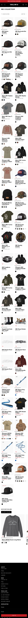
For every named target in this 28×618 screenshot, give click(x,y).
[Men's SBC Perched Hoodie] (7, 300)
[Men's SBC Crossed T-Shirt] (21, 300)
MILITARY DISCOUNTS (6, 573)
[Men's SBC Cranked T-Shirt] (7, 469)
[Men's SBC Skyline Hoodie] (21, 88)
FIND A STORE (4, 588)
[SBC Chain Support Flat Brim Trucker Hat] (7, 490)
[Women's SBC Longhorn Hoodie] (21, 259)
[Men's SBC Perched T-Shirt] (21, 130)
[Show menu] (1, 4)
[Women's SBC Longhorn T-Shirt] (7, 152)
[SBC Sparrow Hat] (7, 44)
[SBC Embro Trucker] (7, 23)
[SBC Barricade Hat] (21, 23)
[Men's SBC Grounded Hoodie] (21, 361)
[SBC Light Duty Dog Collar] (7, 447)
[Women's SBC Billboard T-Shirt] (7, 173)
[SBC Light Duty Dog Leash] (21, 447)
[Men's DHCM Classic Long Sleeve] (13, 526)
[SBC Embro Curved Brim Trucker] (21, 44)
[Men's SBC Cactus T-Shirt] (7, 216)
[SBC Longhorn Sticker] (7, 259)
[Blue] (15, 395)
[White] (2, 352)
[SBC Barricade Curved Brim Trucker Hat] (7, 66)
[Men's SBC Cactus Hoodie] (21, 152)
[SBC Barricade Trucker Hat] (21, 216)
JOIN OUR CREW (4, 592)
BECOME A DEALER (5, 601)
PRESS (2, 571)
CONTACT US (4, 579)
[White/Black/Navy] (2, 333)
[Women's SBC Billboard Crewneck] (7, 130)
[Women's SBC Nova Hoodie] (21, 425)
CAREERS (3, 575)
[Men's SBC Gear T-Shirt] (7, 108)
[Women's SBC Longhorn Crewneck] (21, 108)
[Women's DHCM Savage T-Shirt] (7, 425)
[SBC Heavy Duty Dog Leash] (7, 403)
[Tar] (15, 122)
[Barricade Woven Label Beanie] (7, 195)
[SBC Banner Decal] (7, 341)
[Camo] (15, 208)
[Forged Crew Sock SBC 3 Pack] (7, 321)
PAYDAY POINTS (5, 597)
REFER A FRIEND (5, 599)
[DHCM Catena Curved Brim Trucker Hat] (7, 381)
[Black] (2, 35)
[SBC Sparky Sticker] (21, 237)
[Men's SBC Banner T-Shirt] (21, 403)
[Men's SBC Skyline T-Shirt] (7, 88)
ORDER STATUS (4, 584)
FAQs (2, 581)
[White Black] (15, 57)
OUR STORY (3, 568)
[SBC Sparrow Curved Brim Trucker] (21, 66)
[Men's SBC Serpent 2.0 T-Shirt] (7, 237)
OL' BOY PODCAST (5, 595)
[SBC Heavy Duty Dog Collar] (21, 381)
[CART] (26, 4)
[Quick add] (2, 28)
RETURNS (3, 586)
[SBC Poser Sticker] (21, 321)
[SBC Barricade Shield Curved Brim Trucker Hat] (21, 173)
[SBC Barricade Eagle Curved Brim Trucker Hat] (21, 195)
